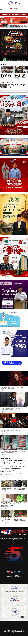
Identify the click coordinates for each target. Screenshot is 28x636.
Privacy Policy (12, 632)
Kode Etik (22, 631)
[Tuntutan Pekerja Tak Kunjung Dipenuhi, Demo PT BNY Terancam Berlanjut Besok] (7, 69)
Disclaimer (5, 632)
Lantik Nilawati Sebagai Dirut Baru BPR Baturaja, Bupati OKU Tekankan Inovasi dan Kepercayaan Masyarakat (20, 76)
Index (5, 631)
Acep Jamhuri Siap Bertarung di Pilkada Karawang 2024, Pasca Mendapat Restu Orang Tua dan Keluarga (17, 86)
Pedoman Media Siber (19, 632)
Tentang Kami (13, 631)
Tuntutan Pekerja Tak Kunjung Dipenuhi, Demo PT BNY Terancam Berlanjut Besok (6, 76)
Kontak (18, 631)
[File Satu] (14, 8)
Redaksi (8, 631)
